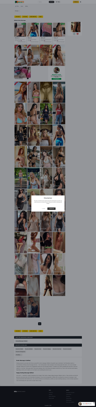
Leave (44, 208)
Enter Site (52, 208)
